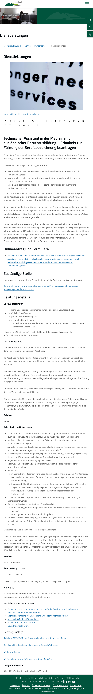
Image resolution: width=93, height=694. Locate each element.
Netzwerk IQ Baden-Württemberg (23, 619)
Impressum (75, 685)
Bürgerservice (40, 46)
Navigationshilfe (51, 689)
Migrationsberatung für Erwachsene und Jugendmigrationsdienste (39, 615)
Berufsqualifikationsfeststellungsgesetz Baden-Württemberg (32, 645)
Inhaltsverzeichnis (32, 689)
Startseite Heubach (13, 46)
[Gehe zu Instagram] (69, 681)
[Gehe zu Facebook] (66, 681)
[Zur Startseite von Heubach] (13, 4)
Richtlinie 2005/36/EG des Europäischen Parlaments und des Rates (35, 638)
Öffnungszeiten (60, 685)
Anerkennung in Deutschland (21, 622)
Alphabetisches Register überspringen (21, 114)
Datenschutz (15, 689)
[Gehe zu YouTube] (73, 681)
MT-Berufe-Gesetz (12, 652)
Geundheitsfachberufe (18, 626)
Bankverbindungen (41, 685)
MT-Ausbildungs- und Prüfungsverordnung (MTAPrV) (28, 659)
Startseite (15, 685)
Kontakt (26, 685)
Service (28, 46)
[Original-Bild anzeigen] (46, 86)
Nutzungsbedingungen (73, 689)
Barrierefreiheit (46, 692)
